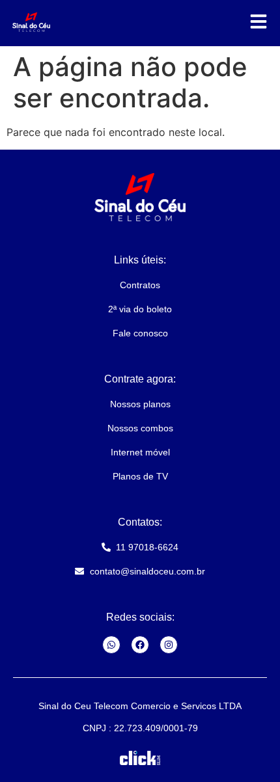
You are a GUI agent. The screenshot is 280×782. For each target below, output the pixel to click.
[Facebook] (140, 645)
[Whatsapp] (111, 645)
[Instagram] (169, 645)
